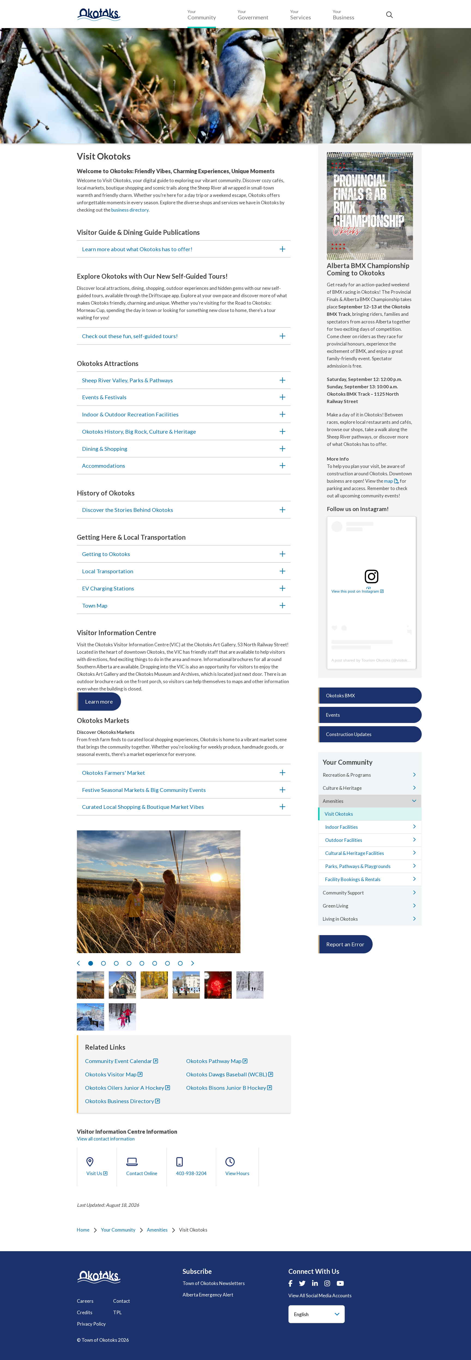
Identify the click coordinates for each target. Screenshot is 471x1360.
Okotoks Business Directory (119, 1101)
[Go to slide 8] (180, 963)
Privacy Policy (91, 1324)
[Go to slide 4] (129, 963)
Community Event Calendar (118, 1061)
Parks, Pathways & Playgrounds (358, 866)
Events (333, 715)
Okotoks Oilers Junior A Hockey (124, 1087)
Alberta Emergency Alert (208, 1295)
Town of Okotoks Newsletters (214, 1283)
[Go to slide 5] (142, 963)
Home (83, 1230)
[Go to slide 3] (116, 963)
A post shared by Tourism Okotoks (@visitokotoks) (374, 660)
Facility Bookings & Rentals (353, 879)
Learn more (99, 701)
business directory (130, 210)
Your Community (118, 1230)
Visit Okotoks (339, 814)
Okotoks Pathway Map (213, 1061)
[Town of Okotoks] (99, 1277)
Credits (84, 1312)
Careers (85, 1301)
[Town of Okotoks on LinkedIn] (315, 1283)
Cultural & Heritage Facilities (354, 853)
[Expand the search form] (389, 14)
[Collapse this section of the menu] (414, 800)
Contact (121, 1301)
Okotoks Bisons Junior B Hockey (226, 1087)
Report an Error (345, 944)
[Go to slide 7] (167, 963)
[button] (90, 985)
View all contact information (106, 1139)
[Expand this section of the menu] (414, 774)
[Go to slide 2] (103, 963)
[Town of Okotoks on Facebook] (290, 1283)
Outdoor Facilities (343, 840)
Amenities (157, 1230)
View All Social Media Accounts (320, 1295)
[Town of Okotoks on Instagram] (327, 1283)
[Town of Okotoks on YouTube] (340, 1283)
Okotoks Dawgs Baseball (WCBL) (226, 1074)
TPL (117, 1312)
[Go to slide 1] (90, 963)
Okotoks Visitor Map (111, 1074)
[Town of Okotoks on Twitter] (302, 1283)
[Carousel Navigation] (184, 963)
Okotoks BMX (340, 695)
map (388, 481)
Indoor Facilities (341, 827)
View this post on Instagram (355, 591)
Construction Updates (349, 734)
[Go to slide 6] (154, 963)
